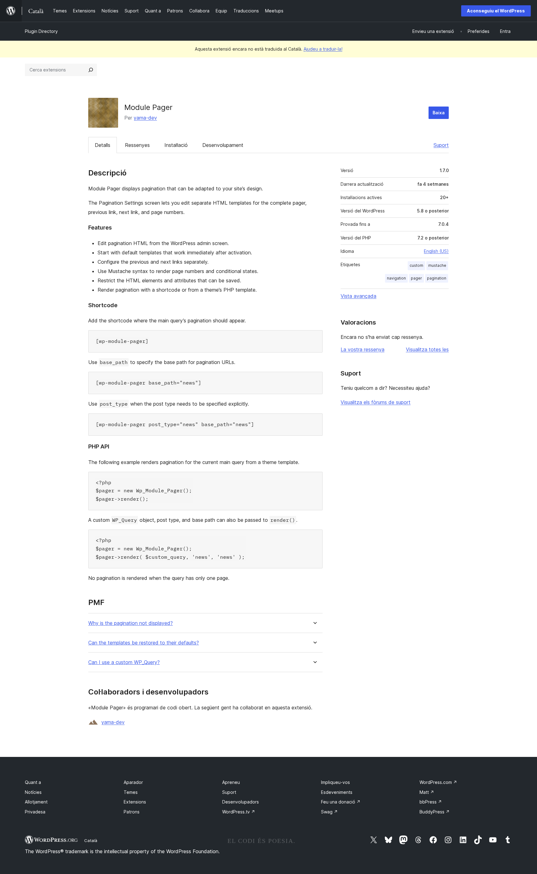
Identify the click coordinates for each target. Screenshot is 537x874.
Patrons (132, 811)
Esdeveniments (336, 792)
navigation (396, 278)
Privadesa (35, 811)
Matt (427, 792)
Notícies (33, 792)
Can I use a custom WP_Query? (124, 662)
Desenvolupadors (240, 801)
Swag (329, 811)
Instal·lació (176, 145)
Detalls (102, 145)
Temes (131, 792)
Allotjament (36, 801)
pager (416, 278)
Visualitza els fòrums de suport (376, 402)
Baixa (439, 112)
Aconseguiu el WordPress (496, 10)
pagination (436, 278)
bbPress (431, 801)
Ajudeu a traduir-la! (323, 49)
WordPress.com (438, 782)
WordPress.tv (238, 811)
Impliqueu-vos (335, 782)
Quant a (33, 782)
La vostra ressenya (362, 349)
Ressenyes (137, 145)
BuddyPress (435, 811)
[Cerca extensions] (91, 70)
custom (416, 265)
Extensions (135, 801)
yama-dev (145, 118)
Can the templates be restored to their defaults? (143, 643)
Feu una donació (340, 801)
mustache (437, 265)
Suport (441, 145)
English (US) (436, 251)
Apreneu (231, 782)
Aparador (133, 782)
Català (90, 840)
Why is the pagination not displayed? (130, 623)
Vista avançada (358, 296)
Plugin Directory (41, 31)
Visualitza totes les (427, 349)
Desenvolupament (222, 145)
